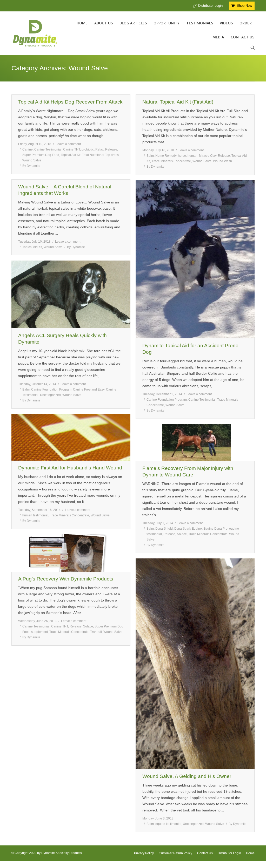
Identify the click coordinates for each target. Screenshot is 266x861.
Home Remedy (165, 156)
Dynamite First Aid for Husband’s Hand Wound (70, 467)
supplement (39, 632)
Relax (99, 149)
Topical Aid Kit (71, 155)
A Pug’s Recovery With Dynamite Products (65, 579)
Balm (150, 156)
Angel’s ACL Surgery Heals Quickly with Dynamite (62, 339)
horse (182, 156)
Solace (182, 534)
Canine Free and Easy (88, 389)
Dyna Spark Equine (188, 528)
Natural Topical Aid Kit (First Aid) (177, 102)
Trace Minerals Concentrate (171, 161)
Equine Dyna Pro (215, 528)
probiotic (88, 149)
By (31, 166)
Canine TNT (71, 149)
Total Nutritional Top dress (100, 155)
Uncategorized (50, 395)
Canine (27, 149)
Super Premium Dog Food (40, 155)
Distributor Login (210, 6)
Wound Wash (222, 161)
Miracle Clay (207, 156)
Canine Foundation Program (167, 399)
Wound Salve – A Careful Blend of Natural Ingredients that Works (64, 190)
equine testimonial (168, 824)
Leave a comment (68, 144)
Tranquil (96, 632)
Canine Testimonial (48, 149)
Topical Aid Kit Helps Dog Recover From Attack (70, 102)
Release (111, 149)
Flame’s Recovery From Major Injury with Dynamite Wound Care (187, 471)
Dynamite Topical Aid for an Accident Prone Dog (190, 349)
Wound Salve (31, 160)
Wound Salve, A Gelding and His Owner (186, 776)
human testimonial (35, 515)
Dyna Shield (164, 528)
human (192, 156)
